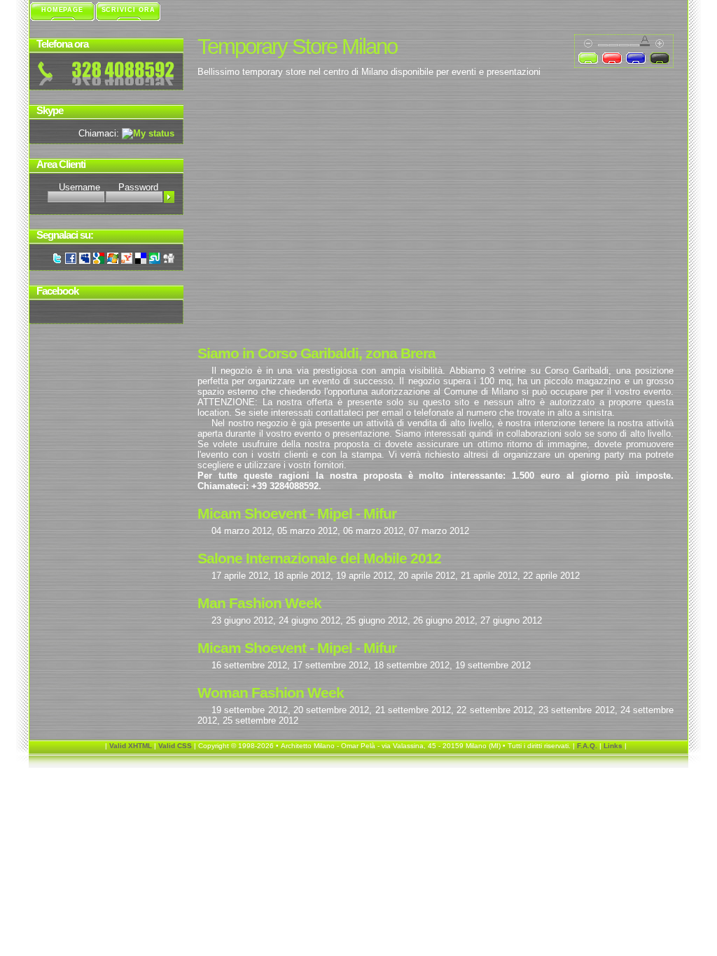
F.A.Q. (587, 746)
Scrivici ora (128, 9)
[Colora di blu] (636, 58)
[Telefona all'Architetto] (106, 73)
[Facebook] (70, 260)
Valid (130, 746)
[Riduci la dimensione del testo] (585, 42)
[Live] (112, 260)
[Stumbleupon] (154, 260)
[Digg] (168, 260)
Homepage (62, 9)
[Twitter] (56, 260)
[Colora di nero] (659, 58)
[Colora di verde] (588, 58)
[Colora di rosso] (612, 58)
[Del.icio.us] (140, 260)
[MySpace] (84, 260)
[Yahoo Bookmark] (126, 260)
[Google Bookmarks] (98, 260)
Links (613, 746)
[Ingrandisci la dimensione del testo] (662, 42)
